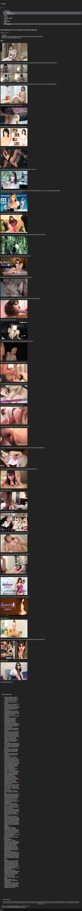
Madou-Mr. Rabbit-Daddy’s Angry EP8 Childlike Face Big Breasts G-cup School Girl (11, 849)
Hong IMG (9, 24)
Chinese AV (9, 12)
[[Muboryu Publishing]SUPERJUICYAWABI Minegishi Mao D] (14, 360)
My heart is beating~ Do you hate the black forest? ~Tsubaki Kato (14, 575)
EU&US (5, 19)
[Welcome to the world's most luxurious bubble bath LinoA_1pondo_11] (14, 594)
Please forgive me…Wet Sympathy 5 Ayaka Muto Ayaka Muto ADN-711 (11, 732)
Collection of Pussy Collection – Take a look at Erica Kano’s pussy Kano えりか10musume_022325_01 (11, 804)
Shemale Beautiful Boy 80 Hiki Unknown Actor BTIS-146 (10, 769)
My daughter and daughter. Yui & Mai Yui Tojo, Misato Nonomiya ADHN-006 (11, 754)
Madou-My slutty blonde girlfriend (11, 860)
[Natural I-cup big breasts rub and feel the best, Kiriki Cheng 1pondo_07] (14, 551)
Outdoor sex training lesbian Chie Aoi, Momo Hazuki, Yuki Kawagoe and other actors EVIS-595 (11, 886)
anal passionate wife (5, 618)
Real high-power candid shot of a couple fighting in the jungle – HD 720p (15, 255)
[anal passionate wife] (14, 615)
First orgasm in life (4, 660)
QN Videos (3, 3)
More (5, 22)
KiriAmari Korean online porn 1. (11, 701)
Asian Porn (6, 11)
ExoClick (8, 907)
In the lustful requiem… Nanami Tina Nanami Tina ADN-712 (11, 835)
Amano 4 (6, 703)
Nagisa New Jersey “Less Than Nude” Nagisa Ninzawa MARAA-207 (11, 791)
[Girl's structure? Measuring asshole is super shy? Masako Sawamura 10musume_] (14, 338)
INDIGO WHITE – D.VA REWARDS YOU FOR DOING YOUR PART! (11, 880)
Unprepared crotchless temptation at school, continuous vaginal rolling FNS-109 (11, 729)
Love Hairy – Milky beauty (9, 833)
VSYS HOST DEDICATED (13, 906)
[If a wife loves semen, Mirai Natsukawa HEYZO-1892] (14, 402)
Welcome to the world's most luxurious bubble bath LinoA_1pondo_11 (15, 596)
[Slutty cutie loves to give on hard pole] (14, 317)
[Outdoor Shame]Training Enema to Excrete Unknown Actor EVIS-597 (11, 883)
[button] (3, 26)
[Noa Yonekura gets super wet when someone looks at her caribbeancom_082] (14, 275)
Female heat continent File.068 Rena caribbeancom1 (11, 213)
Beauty (5, 15)
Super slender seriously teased (7, 682)
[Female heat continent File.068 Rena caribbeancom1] (14, 211)
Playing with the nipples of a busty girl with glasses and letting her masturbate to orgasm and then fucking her (23, 639)
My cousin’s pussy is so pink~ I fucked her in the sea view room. (11, 757)
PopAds (12, 907)
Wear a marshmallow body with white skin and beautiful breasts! (14, 126)
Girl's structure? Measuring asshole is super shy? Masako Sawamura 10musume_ (17, 341)
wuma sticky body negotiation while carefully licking (11, 105)
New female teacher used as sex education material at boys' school (11, 846)
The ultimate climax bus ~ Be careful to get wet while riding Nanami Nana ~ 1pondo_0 (18, 169)
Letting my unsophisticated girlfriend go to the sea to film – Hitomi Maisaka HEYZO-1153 (19, 468)
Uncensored (4, 35)
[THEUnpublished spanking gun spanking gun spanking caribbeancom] (14, 424)
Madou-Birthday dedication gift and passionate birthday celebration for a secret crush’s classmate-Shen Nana (11, 795)
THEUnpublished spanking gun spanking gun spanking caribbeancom (15, 426)
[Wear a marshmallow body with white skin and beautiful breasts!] (14, 124)
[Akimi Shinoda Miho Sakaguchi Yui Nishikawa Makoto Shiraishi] (14, 381)
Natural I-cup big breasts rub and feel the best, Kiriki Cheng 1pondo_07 (15, 554)
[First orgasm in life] (14, 658)
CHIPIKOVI (7, 826)
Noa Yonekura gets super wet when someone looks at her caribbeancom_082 (16, 277)
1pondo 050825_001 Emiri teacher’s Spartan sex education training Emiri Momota (11, 824)
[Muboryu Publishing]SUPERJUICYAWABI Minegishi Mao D (13, 362)
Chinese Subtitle (10, 13)
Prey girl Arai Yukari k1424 (6, 490)
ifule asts (6, 859)
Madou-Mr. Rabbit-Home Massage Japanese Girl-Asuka (11, 807)
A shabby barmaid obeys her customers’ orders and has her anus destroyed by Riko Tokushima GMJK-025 (11, 740)
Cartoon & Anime (8, 18)
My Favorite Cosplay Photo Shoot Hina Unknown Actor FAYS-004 (11, 749)
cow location (3, 147)
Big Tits (6, 16)
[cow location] (14, 145)
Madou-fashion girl (8, 839)
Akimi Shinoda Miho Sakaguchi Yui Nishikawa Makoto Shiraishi (14, 383)
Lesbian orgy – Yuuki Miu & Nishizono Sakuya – (12, 37)
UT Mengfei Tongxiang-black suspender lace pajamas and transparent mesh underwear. (10, 719)
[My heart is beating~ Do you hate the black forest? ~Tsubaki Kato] (14, 573)
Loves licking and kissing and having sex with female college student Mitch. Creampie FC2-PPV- (20, 298)
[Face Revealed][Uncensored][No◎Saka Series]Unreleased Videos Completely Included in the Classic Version (23, 234)
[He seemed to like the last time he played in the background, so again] (14, 530)
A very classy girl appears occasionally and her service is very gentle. (11, 877)
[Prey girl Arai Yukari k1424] (14, 488)
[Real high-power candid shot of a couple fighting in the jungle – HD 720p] (14, 253)
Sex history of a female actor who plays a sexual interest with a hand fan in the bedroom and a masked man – (23, 447)
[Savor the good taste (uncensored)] (14, 509)
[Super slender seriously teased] (14, 679)
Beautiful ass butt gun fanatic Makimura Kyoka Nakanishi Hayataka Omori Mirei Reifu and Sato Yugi (22, 36)
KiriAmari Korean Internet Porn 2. (11, 836)
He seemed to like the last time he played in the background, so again (14, 532)
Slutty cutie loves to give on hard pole (8, 319)
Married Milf (7, 21)
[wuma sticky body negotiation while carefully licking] (14, 103)
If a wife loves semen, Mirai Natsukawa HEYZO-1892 (12, 405)
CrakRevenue (17, 907)
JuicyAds (23, 907)
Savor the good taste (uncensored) (7, 511)
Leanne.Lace (7, 837)
